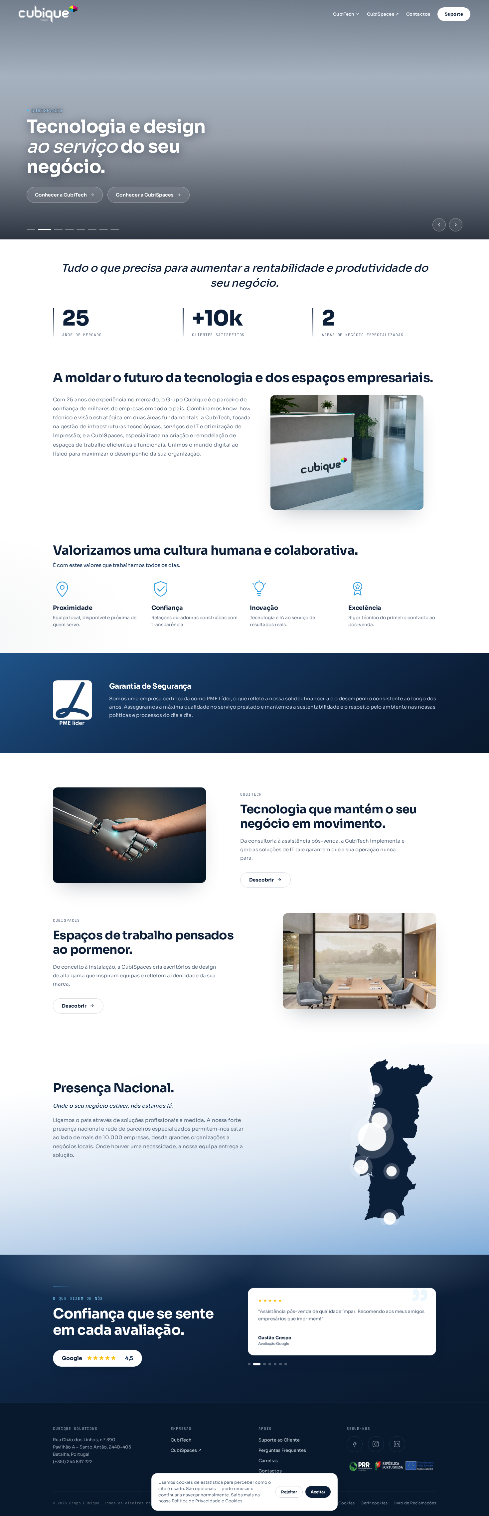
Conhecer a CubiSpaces (145, 195)
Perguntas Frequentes (282, 1450)
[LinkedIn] (397, 1444)
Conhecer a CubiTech (61, 195)
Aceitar (318, 1491)
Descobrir (261, 880)
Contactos (418, 14)
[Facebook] (355, 1444)
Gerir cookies (374, 1503)
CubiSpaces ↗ (383, 14)
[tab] (31, 229)
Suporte (454, 14)
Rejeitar (289, 1491)
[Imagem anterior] (439, 224)
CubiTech (343, 14)
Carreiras (268, 1460)
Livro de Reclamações (415, 1503)
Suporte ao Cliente (279, 1440)
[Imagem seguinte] (455, 224)
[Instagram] (376, 1444)
